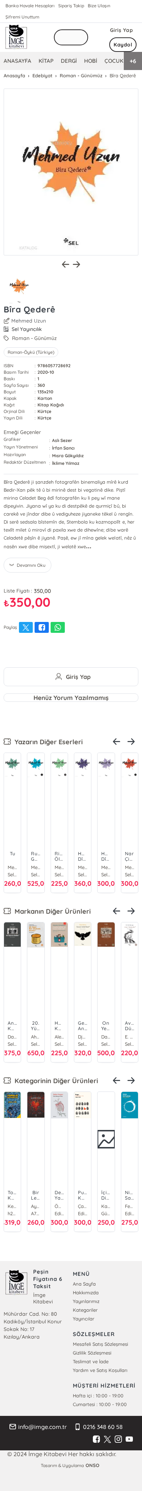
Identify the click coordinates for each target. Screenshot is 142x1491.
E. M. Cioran (99, 1037)
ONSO (92, 1465)
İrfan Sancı (63, 448)
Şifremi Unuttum (22, 17)
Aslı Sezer (62, 440)
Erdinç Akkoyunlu (106, 1206)
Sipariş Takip (71, 5)
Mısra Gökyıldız (68, 455)
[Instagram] (118, 1439)
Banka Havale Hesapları (30, 5)
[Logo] (16, 37)
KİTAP (46, 60)
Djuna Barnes (52, 1037)
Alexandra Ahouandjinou (28, 1037)
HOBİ (90, 60)
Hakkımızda (86, 1292)
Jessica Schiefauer (129, 1206)
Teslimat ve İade (91, 1361)
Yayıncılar (83, 1319)
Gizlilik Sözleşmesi (92, 1353)
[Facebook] (96, 1439)
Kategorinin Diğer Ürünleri (54, 1081)
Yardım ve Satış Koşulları (100, 1370)
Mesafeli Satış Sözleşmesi (100, 1344)
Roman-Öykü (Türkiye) (31, 352)
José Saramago (59, 1206)
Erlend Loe (12, 1206)
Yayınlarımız (86, 1301)
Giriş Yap (121, 30)
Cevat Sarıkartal (82, 1206)
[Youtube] (129, 1439)
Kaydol (123, 44)
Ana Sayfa (84, 1284)
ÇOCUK (113, 60)
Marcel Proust (35, 1206)
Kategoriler (85, 1310)
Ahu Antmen (5, 1037)
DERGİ (69, 60)
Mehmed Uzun (28, 321)
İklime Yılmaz (65, 463)
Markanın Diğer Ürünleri (51, 911)
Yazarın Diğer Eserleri (47, 742)
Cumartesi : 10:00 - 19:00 (100, 1404)
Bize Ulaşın (99, 5)
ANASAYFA (17, 60)
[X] (107, 1439)
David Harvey (75, 1037)
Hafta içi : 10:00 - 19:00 (98, 1395)
